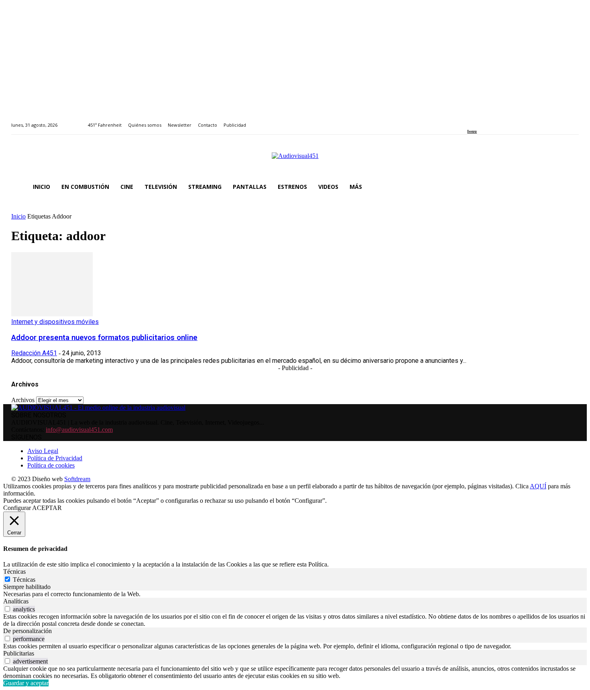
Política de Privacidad (54, 458)
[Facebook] (469, 120)
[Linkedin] (488, 120)
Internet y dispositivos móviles (55, 322)
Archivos (23, 400)
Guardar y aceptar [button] (26, 683)
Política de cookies (51, 465)
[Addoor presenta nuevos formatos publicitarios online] (52, 314)
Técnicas (24, 579)
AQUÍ (538, 486)
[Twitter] (497, 120)
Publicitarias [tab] (18, 653)
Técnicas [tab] (14, 571)
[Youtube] (506, 120)
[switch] (7, 608)
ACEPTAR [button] (47, 507)
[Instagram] (479, 120)
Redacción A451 (34, 353)
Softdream (77, 479)
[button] (569, 186)
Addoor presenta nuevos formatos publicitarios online (104, 337)
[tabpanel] (295, 594)
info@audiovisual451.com (79, 429)
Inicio (18, 216)
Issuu (472, 131)
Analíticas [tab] (15, 601)
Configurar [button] (17, 507)
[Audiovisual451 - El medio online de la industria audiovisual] (295, 160)
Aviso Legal (42, 450)
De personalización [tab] (27, 630)
